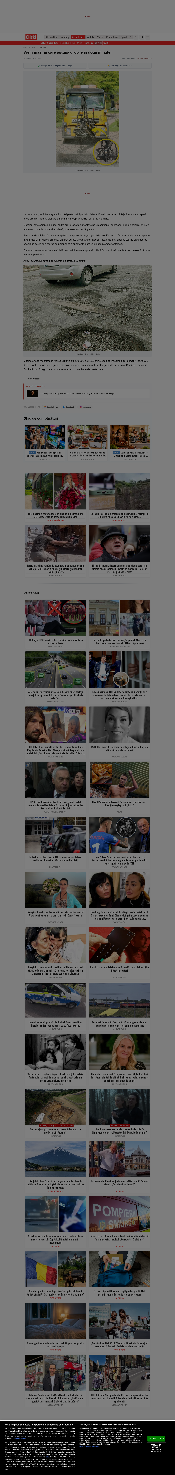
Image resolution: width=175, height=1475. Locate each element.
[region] (87, 1447)
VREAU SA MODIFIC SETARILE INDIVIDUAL (156, 1448)
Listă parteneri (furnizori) (89, 1447)
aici (47, 1457)
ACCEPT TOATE (156, 1438)
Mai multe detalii (19, 1438)
